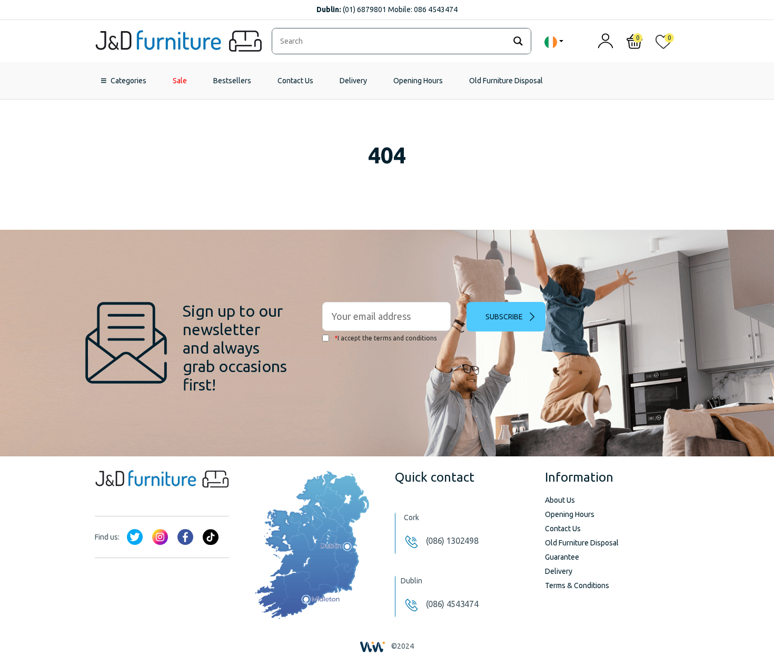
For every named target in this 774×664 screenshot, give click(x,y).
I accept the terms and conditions (385, 338)
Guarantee (562, 557)
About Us (560, 500)
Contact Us (295, 80)
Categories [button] (128, 80)
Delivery (353, 80)
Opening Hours (418, 80)
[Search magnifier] (518, 41)
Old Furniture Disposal (506, 80)
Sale (180, 80)
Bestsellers (232, 80)
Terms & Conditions (577, 585)
